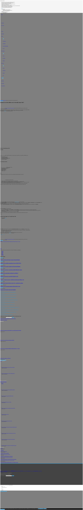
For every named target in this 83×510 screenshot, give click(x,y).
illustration (13, 470)
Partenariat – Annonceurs (4, 487)
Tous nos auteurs (4, 12)
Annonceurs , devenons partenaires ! (6, 9)
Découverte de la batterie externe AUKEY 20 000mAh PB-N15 (8, 373)
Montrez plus (1, 240)
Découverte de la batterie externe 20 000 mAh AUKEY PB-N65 (8, 439)
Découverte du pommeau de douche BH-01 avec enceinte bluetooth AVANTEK (10, 330)
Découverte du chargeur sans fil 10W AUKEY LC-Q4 (9, 276)
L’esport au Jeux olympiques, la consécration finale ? (7, 6)
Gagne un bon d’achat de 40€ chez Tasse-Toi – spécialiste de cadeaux (11, 283)
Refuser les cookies (41, 508)
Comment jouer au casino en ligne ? (5, 4)
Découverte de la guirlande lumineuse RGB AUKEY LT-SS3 (10, 286)
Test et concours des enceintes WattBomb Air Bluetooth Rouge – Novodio (10, 348)
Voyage (3, 48)
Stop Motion (4, 43)
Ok (38, 508)
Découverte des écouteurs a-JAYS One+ (5, 358)
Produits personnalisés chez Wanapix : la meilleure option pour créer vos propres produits (11, 5)
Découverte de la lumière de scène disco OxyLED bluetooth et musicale (9, 445)
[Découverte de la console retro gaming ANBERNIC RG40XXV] (5, 389)
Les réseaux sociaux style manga (4, 453)
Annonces (3, 100)
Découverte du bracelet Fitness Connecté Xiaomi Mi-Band (10, 259)
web (6, 471)
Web (3, 75)
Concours (5, 100)
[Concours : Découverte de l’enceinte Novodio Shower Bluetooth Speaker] (5, 426)
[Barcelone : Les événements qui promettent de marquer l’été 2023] (5, 407)
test (4, 234)
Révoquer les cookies (3, 509)
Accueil (1, 100)
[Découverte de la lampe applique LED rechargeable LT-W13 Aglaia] (5, 432)
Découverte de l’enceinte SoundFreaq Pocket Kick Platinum (10, 266)
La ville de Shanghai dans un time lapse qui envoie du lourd (8, 459)
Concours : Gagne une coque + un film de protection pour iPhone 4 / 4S (12, 279)
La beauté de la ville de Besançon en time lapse (6, 456)
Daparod (5, 218)
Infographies (4, 70)
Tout (3, 38)
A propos (2, 11)
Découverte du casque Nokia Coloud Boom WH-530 (7, 340)
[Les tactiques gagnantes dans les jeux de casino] (5, 401)
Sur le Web (3, 63)
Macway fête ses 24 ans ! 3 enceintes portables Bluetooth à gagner (11, 269)
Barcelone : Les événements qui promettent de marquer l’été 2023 (8, 408)
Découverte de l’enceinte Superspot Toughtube (8, 289)
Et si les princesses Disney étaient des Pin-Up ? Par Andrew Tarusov (9, 462)
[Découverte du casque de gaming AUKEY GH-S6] (5, 420)
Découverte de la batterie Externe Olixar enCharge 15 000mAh (8, 367)
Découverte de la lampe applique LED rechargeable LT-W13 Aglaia (8, 433)
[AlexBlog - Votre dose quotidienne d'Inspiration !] (10, 28)
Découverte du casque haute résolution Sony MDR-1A (9, 273)
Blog (2, 8)
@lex (5, 239)
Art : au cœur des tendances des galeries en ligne (6, 7)
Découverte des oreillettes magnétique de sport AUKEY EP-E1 (10, 263)
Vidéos (2, 36)
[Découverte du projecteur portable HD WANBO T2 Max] (5, 395)
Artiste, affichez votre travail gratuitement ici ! (7, 10)
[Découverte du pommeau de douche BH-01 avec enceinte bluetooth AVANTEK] (6, 329)
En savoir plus (45, 508)
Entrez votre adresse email (3, 317)
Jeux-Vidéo (4, 58)
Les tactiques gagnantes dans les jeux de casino (6, 3)
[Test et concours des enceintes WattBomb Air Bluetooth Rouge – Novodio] (6, 347)
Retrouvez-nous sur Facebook (3, 381)
